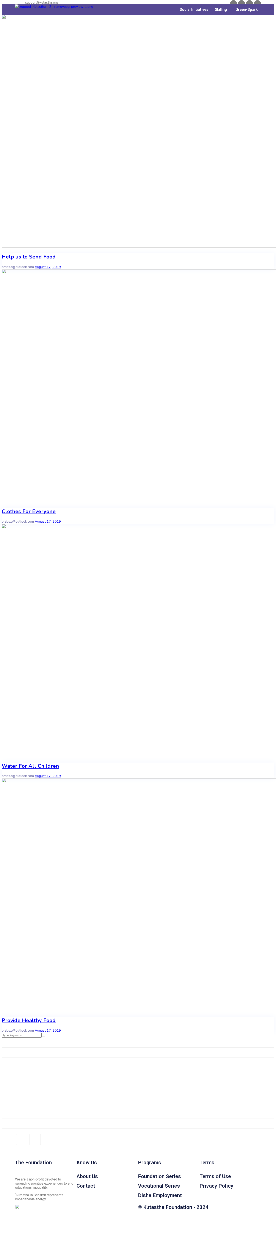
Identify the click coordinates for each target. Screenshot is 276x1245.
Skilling (221, 9)
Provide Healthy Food (29, 1020)
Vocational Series (159, 1186)
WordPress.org (21, 1106)
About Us (87, 1176)
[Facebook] (233, 3)
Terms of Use (215, 1176)
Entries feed (19, 1097)
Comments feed (22, 1102)
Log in (14, 1092)
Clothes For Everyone (29, 511)
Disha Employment (160, 1195)
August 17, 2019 (48, 267)
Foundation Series (159, 1176)
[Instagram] (257, 3)
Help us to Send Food (29, 256)
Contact (86, 1186)
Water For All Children (30, 766)
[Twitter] (241, 3)
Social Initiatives (194, 9)
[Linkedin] (249, 3)
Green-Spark (246, 9)
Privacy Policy (216, 1186)
